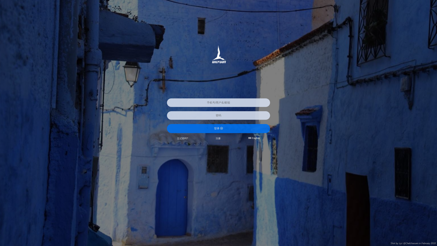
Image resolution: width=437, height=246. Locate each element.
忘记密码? (182, 138)
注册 (218, 138)
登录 (217, 128)
